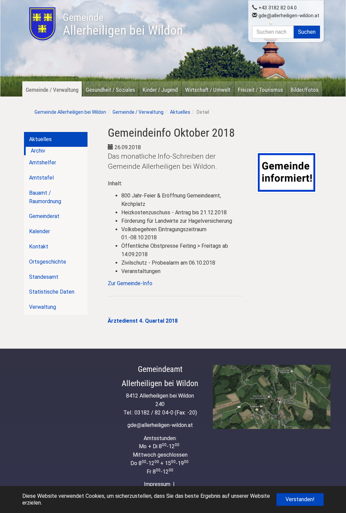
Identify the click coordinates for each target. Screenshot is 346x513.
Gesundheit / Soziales (110, 89)
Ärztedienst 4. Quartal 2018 (143, 321)
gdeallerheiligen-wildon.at (288, 15)
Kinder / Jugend (160, 89)
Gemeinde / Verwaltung (52, 89)
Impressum (157, 484)
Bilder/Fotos (305, 89)
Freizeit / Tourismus (260, 89)
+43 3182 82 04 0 (277, 8)
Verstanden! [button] (300, 499)
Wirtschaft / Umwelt (207, 89)
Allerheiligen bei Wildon (123, 24)
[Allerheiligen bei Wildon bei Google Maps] (271, 397)
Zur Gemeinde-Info (130, 283)
